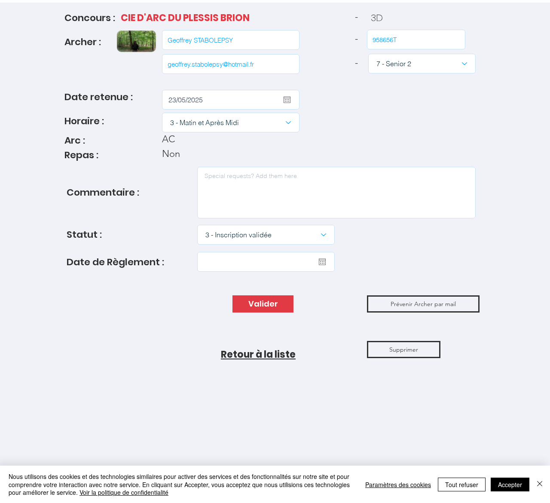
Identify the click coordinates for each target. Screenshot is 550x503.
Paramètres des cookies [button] (398, 484)
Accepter (510, 484)
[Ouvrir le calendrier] (287, 99)
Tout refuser (461, 484)
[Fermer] (540, 484)
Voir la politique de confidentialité (123, 492)
